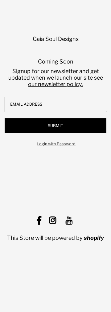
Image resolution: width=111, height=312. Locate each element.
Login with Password (56, 144)
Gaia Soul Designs (56, 39)
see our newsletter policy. (65, 80)
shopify (94, 238)
